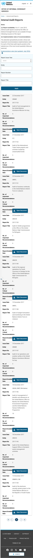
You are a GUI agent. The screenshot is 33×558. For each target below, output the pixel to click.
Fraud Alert (13, 538)
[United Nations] (7, 3)
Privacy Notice (24, 538)
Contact (16, 534)
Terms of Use (16, 543)
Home (2, 16)
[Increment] (31, 60)
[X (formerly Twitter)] (16, 550)
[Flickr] (25, 550)
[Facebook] (7, 550)
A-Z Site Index (7, 534)
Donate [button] (17, 554)
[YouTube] (20, 550)
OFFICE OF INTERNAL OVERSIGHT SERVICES (13, 10)
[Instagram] (12, 550)
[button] (20, 130)
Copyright (25, 534)
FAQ (5, 538)
